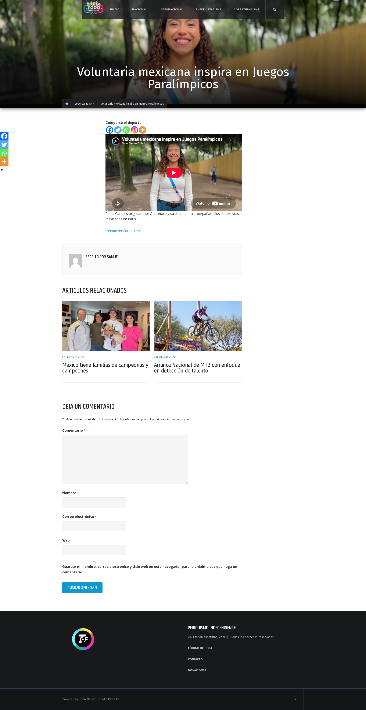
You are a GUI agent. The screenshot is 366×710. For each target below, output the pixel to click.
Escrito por (96, 257)
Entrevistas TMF (208, 9)
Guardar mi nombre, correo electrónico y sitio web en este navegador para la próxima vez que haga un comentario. (149, 569)
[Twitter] (118, 130)
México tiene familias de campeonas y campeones (105, 368)
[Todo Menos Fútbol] (93, 7)
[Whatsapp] (126, 130)
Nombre (70, 492)
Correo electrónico (79, 516)
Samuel (113, 257)
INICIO (114, 9)
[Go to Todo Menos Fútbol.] (66, 103)
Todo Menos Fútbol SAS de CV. (99, 699)
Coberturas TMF (246, 9)
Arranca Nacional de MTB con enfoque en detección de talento (197, 368)
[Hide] (1, 170)
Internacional (171, 9)
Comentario (74, 430)
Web (66, 540)
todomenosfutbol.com (123, 230)
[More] (142, 130)
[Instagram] (134, 130)
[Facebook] (109, 130)
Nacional (139, 9)
